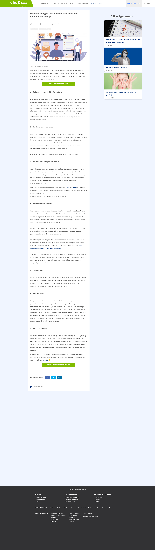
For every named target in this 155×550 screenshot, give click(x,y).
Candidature (34, 29)
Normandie (72, 517)
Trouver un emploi (60, 3)
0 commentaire (45, 24)
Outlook (74, 187)
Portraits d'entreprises (79, 3)
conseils (45, 360)
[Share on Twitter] (53, 377)
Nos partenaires (40, 499)
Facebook (97, 499)
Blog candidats (96, 3)
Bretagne (53, 517)
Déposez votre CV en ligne (58, 84)
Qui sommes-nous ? (70, 501)
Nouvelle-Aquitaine (74, 519)
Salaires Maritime (41, 497)
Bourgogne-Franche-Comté (58, 515)
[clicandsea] (19, 3)
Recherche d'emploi (45, 29)
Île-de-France (73, 515)
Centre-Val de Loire (56, 519)
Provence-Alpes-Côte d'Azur (90, 516)
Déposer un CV (45, 3)
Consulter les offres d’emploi (58, 365)
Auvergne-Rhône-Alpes (57, 513)
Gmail (67, 187)
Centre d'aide (98, 497)
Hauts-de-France (74, 513)
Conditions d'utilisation (71, 499)
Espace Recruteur (133, 3)
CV (49, 99)
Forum (37, 501)
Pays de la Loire (87, 513)
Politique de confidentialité (72, 497)
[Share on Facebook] (47, 377)
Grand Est (53, 521)
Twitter (97, 501)
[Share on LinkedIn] (59, 377)
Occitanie (71, 521)
